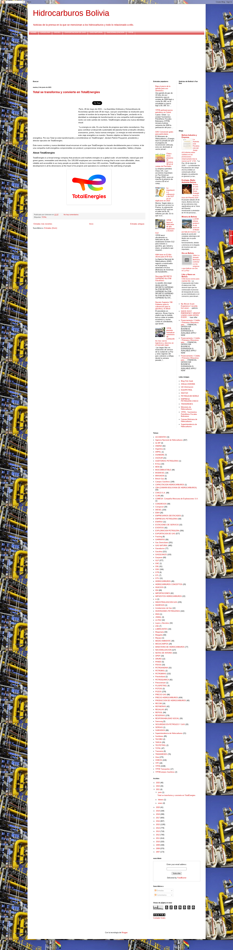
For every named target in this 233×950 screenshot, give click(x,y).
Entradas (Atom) (50, 228)
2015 (158, 824)
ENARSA (159, 522)
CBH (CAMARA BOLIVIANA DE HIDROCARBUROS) (176, 488)
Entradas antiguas (137, 224)
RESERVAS (160, 715)
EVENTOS (159, 528)
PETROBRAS (160, 674)
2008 (158, 848)
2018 (158, 814)
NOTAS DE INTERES (163, 653)
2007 (158, 852)
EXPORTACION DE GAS (75, 32)
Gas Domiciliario (161, 543)
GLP (157, 560)
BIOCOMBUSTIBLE (163, 470)
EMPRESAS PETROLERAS (166, 519)
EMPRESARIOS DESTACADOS (168, 516)
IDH (156, 590)
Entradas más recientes (43, 224)
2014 (158, 828)
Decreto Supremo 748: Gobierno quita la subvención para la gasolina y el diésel (164, 305)
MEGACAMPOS (161, 644)
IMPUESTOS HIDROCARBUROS (168, 596)
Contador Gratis (159, 918)
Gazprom (158, 557)
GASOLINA (45, 32)
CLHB (157, 496)
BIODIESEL (160, 473)
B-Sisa (158, 464)
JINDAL (158, 617)
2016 (158, 821)
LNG (157, 626)
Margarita (159, 635)
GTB (157, 572)
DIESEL (57, 32)
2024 (158, 786)
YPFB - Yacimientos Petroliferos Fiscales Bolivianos (189, 414)
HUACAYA (159, 587)
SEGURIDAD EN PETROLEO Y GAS (170, 724)
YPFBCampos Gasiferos (165, 772)
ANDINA (158, 446)
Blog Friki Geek (187, 381)
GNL (157, 566)
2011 (158, 838)
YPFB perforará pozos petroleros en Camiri (164, 111)
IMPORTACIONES (162, 593)
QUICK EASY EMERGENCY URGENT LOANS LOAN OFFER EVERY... (190, 314)
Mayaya (158, 638)
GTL (157, 575)
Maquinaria (159, 632)
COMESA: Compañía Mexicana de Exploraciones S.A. (176, 499)
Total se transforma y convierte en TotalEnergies (66, 92)
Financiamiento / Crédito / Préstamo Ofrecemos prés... (190, 322)
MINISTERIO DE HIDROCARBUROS (170, 647)
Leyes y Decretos (162, 623)
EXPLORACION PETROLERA (167, 531)
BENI (157, 467)
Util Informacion (187, 387)
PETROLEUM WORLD (190, 396)
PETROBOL (160, 671)
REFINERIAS (160, 706)
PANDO (158, 662)
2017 (158, 818)
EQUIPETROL (186, 390)
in (156, 599)
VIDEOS (158, 760)
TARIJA (158, 742)
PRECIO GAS (160, 695)
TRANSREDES (187, 404)
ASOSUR (159, 458)
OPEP (157, 656)
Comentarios (161, 895)
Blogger (124, 933)
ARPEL (158, 452)
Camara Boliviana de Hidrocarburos (189, 420)
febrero (161, 800)
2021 (158, 789)
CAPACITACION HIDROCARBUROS (169, 485)
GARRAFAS (160, 540)
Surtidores (159, 736)
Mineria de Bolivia (189, 217)
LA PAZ (158, 620)
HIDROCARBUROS (163, 581)
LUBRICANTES (161, 629)
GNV (157, 569)
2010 (158, 842)
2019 (158, 811)
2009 (158, 845)
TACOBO (159, 739)
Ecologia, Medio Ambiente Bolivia (189, 181)
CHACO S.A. (160, 493)
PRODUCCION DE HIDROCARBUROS (170, 700)
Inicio (91, 224)
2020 (158, 807)
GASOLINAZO (161, 555)
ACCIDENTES (161, 437)
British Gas (159, 479)
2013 (158, 831)
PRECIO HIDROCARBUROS (166, 698)
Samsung (159, 721)
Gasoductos (160, 548)
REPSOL (158, 712)
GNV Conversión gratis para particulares (164, 133)
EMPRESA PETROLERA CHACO (189, 400)
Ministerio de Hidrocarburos (186, 408)
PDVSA (158, 665)
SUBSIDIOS (160, 730)
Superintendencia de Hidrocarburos (189, 425)
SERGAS (159, 727)
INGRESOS (160, 605)
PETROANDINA (161, 668)
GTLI (157, 578)
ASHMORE (159, 455)
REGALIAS (159, 710)
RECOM (158, 703)
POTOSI (158, 689)
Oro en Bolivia (188, 253)
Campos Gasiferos (162, 482)
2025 (158, 783)
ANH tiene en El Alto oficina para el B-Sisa (163, 256)
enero (160, 803)
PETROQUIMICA (162, 680)
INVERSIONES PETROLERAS (167, 611)
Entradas (160, 891)
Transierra (159, 751)
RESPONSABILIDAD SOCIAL (167, 718)
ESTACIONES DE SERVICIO (167, 525)
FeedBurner (181, 878)
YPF (157, 763)
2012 (158, 835)
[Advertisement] (114, 57)
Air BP (157, 443)
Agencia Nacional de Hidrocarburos (169, 440)
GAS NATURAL (96, 32)
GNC (157, 563)
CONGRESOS (161, 504)
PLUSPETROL (161, 686)
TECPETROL (160, 745)
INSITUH (184, 393)
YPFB (130, 32)
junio (160, 792)
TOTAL (44, 217)
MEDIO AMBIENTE (163, 641)
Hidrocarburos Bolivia (71, 13)
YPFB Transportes (162, 769)
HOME (33, 32)
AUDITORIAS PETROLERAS (167, 461)
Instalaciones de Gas (163, 608)
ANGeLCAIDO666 (188, 384)
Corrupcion (159, 507)
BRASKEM (159, 476)
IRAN (157, 614)
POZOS (158, 692)
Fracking (158, 537)
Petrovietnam (160, 683)
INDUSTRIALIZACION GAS (166, 602)
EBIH (157, 513)
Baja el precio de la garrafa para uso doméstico (162, 88)
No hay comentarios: (71, 214)
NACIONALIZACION (115, 32)
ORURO (158, 659)
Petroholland (160, 677)
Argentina (159, 449)
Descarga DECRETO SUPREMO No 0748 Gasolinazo (163, 278)
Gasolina (158, 552)
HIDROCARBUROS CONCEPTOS (168, 584)
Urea (157, 757)
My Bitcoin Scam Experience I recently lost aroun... (189, 306)
